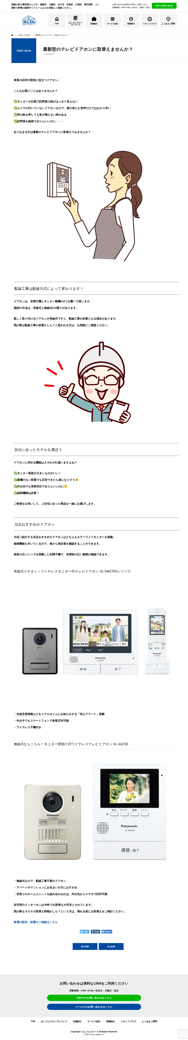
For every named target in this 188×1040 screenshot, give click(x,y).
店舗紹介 (94, 23)
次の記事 (111, 946)
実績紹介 (131, 23)
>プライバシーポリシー (94, 1034)
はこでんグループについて (75, 23)
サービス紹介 (112, 23)
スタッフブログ (149, 23)
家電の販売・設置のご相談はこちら (36, 922)
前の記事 (85, 946)
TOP (57, 23)
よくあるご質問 (168, 23)
